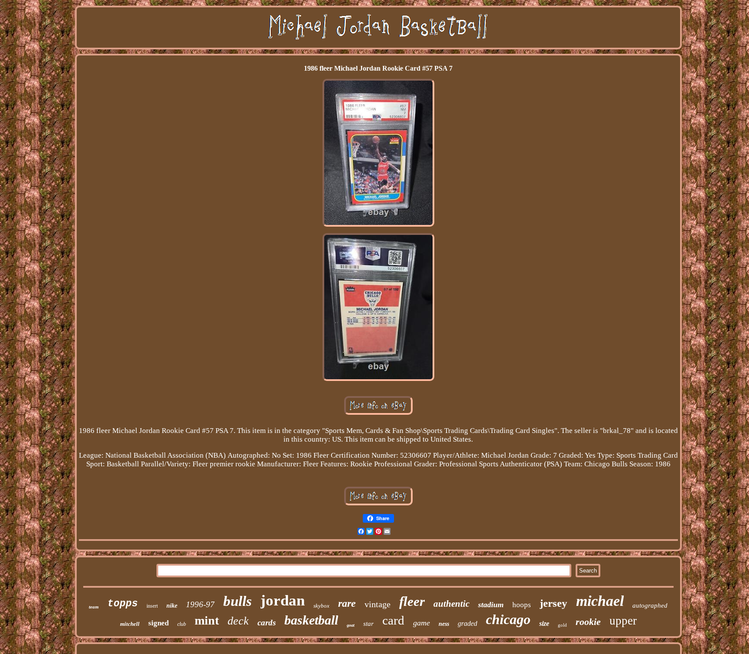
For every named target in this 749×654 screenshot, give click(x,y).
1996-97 (200, 604)
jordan (283, 600)
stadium (491, 604)
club (181, 624)
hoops (521, 605)
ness (444, 624)
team (94, 606)
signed (158, 623)
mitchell (130, 624)
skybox (321, 605)
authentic (451, 604)
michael (600, 601)
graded (467, 623)
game (421, 622)
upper (623, 620)
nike (171, 605)
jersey (553, 603)
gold (562, 625)
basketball (311, 620)
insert (152, 606)
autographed (650, 605)
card (393, 620)
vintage (378, 604)
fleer (412, 601)
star (368, 623)
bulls (237, 601)
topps (122, 603)
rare (347, 603)
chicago (508, 619)
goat (351, 625)
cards (266, 622)
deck (238, 621)
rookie (588, 621)
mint (207, 620)
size (544, 623)
